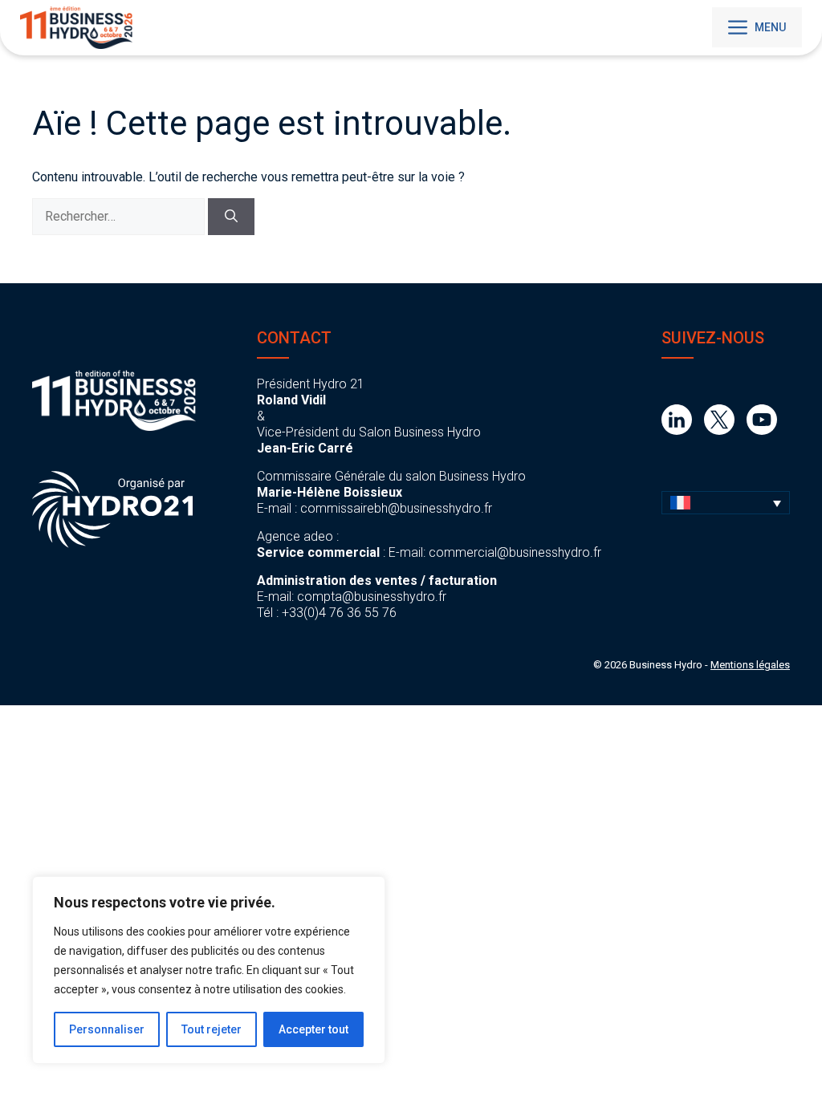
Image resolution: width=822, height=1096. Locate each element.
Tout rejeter (211, 1029)
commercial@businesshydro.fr (515, 552)
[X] (719, 430)
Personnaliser (106, 1029)
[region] (208, 970)
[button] (725, 502)
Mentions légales (750, 665)
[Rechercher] (231, 216)
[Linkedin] (676, 430)
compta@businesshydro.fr (371, 596)
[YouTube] (762, 430)
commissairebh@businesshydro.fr (396, 508)
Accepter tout (313, 1029)
